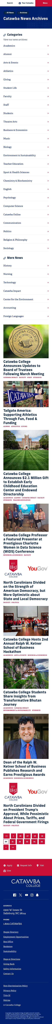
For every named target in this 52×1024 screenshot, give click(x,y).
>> (13, 847)
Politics (15, 602)
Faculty (22, 378)
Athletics (15, 426)
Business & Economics (13, 555)
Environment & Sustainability (17, 710)
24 (34, 841)
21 (13, 841)
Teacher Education (21, 500)
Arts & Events (20, 655)
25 (42, 841)
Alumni (6, 426)
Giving (24, 426)
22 (20, 841)
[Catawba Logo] (26, 883)
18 (35, 836)
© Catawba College (12, 1005)
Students (37, 378)
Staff (29, 378)
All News (10, 13)
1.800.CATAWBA (12, 923)
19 (42, 836)
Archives (23, 13)
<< (6, 836)
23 (27, 841)
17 (28, 836)
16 (20, 836)
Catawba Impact (10, 378)
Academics (8, 498)
